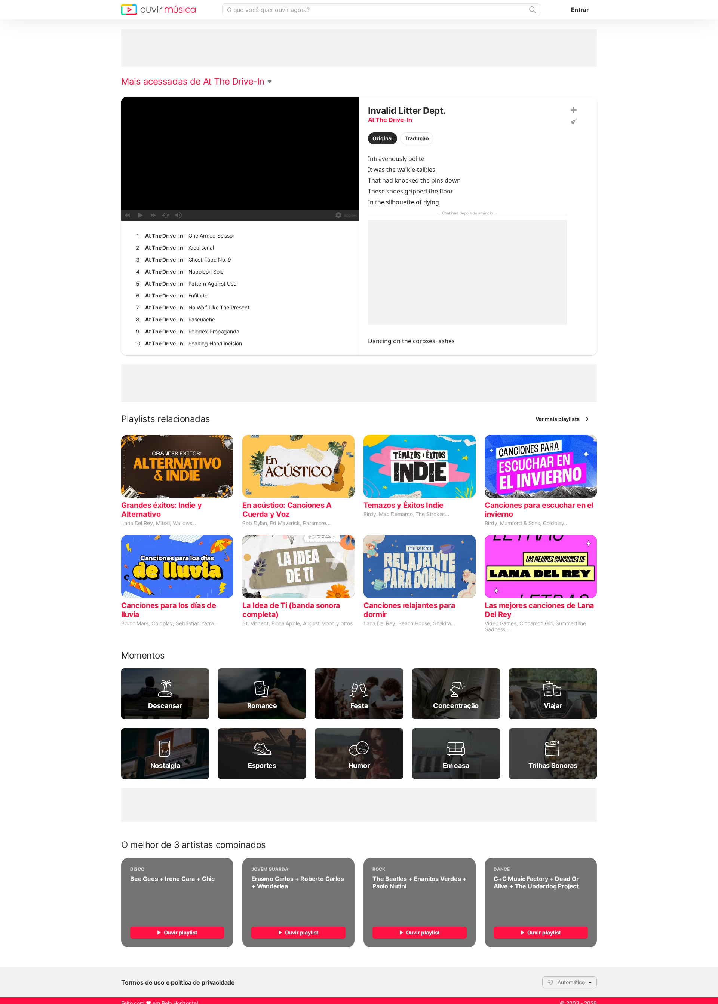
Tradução (417, 138)
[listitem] (238, 236)
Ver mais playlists (558, 419)
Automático (571, 982)
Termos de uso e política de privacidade (178, 982)
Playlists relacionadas (165, 419)
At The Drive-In (390, 119)
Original (382, 138)
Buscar (532, 9)
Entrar (580, 9)
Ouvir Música (158, 9)
